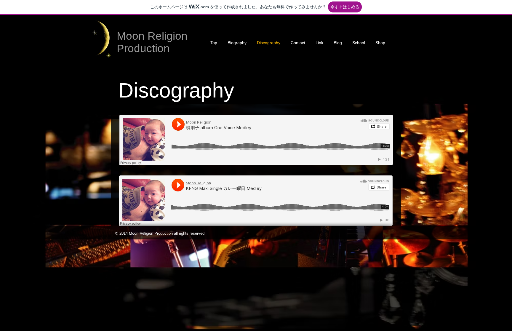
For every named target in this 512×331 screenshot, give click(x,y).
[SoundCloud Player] (256, 140)
